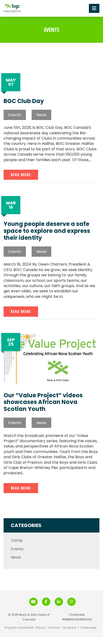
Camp (17, 540)
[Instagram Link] (71, 602)
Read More (21, 174)
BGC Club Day (24, 101)
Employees (89, 628)
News (41, 115)
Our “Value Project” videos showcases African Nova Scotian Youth (43, 402)
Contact (54, 628)
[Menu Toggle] (94, 8)
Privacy (41, 628)
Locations (69, 628)
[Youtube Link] (33, 602)
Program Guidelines (19, 628)
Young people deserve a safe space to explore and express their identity (47, 231)
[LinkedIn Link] (59, 602)
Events (14, 115)
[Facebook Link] (46, 602)
